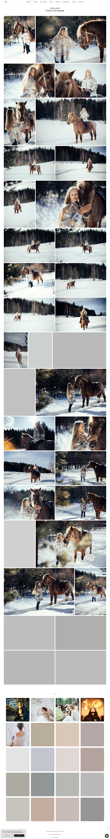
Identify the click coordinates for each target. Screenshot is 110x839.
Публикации (66, 1)
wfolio (56, 837)
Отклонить (8, 835)
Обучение (57, 1)
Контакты (81, 1)
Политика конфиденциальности (55, 834)
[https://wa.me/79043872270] (4, 1)
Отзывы (74, 1)
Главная (28, 1)
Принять (19, 835)
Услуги (51, 1)
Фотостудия (43, 1)
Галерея (35, 1)
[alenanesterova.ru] (55, 9)
